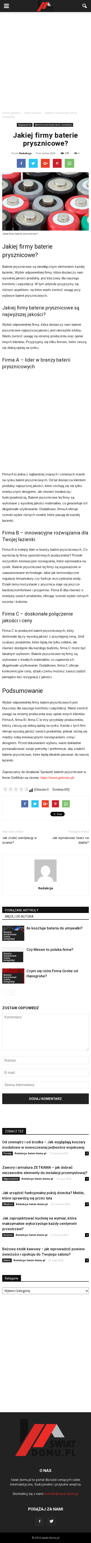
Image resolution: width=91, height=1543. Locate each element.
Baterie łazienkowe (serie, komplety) (53, 124)
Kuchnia (8, 1234)
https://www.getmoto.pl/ (57, 778)
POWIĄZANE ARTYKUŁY (21, 910)
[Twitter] (51, 1521)
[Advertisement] (45, 60)
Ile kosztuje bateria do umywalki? (55, 928)
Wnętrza (8, 1204)
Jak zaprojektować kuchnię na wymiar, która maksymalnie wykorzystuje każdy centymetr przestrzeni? (39, 1223)
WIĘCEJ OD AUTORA (19, 916)
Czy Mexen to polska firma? (50, 949)
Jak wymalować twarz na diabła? (70, 840)
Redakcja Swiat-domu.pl (30, 1153)
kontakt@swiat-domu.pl (61, 1494)
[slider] (15, 789)
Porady (7, 1153)
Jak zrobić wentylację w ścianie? (19, 840)
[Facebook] (39, 1521)
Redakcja (25, 153)
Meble (7, 1260)
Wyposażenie (24, 124)
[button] (85, 6)
